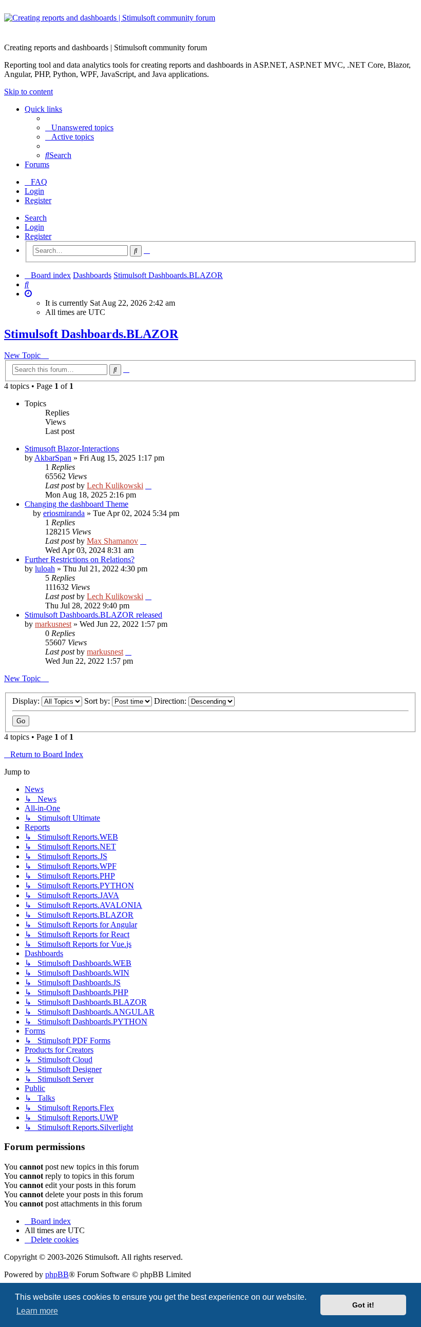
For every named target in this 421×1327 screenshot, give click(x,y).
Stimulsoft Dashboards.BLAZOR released (93, 614)
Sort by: (98, 701)
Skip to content (28, 91)
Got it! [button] (363, 1305)
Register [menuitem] (38, 200)
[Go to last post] (148, 485)
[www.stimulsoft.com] (210, 24)
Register (38, 236)
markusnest (53, 624)
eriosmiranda (64, 513)
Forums (37, 164)
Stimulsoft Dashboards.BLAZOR (91, 334)
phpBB (57, 1274)
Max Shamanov (112, 541)
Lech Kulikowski (115, 485)
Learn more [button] (37, 1310)
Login (34, 227)
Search (36, 217)
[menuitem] (79, 127)
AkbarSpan (52, 457)
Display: (27, 701)
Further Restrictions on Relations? (80, 559)
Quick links (43, 109)
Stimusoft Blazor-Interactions (72, 448)
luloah (45, 568)
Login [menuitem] (34, 191)
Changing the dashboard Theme (76, 504)
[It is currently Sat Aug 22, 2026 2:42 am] (28, 293)
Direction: (171, 701)
